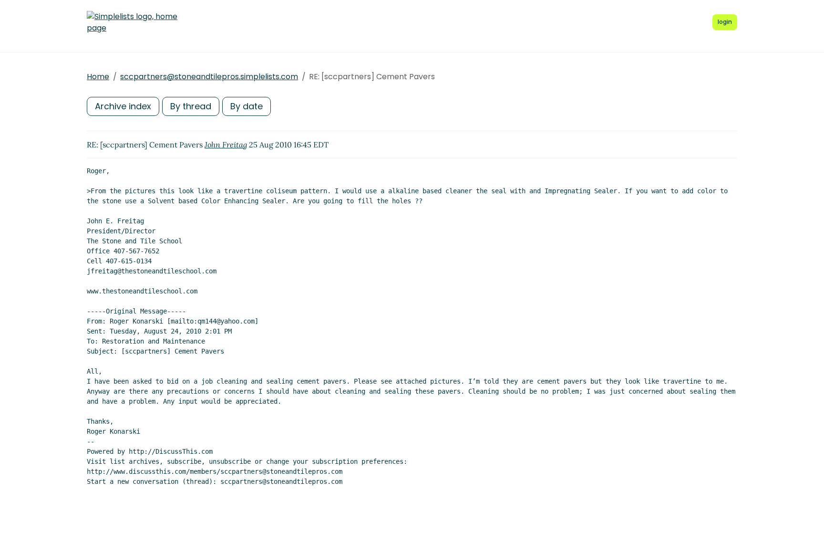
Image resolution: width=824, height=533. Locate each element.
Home (98, 76)
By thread (190, 106)
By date (246, 106)
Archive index (123, 106)
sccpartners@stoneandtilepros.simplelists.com (209, 76)
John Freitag (226, 144)
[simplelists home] (132, 22)
